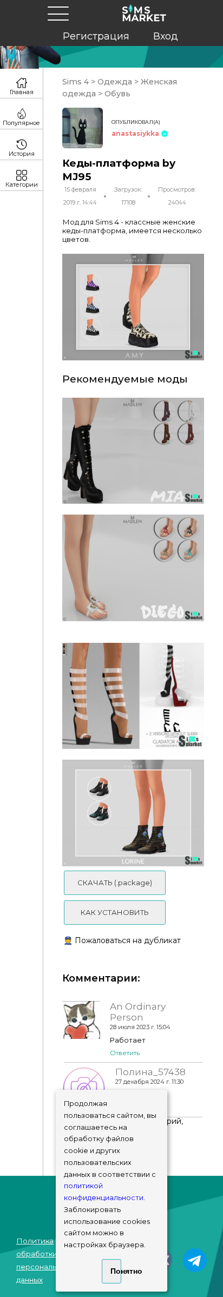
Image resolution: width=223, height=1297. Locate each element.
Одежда (114, 82)
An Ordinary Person (138, 1012)
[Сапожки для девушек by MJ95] (133, 451)
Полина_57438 (150, 1071)
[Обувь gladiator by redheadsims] (133, 696)
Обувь (116, 93)
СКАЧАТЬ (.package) (114, 882)
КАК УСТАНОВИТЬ (115, 912)
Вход (165, 36)
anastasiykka (135, 133)
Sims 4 (76, 82)
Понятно (115, 1271)
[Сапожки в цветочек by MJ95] (133, 813)
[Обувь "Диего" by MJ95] (133, 568)
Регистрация (96, 36)
